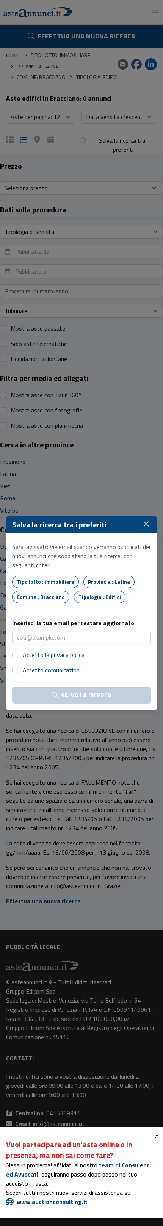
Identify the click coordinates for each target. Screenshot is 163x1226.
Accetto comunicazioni (52, 670)
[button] (158, 1136)
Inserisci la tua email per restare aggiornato (73, 622)
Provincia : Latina (109, 582)
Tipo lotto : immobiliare (45, 582)
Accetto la (54, 654)
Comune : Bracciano (41, 597)
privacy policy (68, 654)
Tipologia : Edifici (99, 597)
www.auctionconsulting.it (52, 1201)
